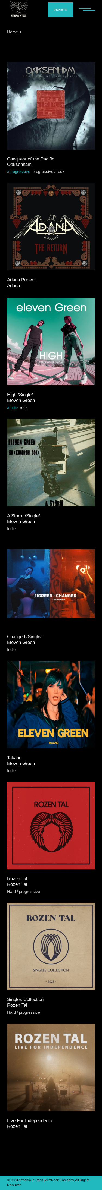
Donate (60, 9)
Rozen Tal (17, 878)
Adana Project (21, 279)
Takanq (14, 757)
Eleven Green (21, 400)
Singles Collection (25, 999)
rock (60, 171)
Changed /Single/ (24, 636)
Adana (13, 285)
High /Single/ (20, 394)
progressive (19, 171)
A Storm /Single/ (23, 515)
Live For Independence (30, 1120)
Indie (13, 407)
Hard (11, 891)
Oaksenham (19, 164)
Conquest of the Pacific (30, 159)
